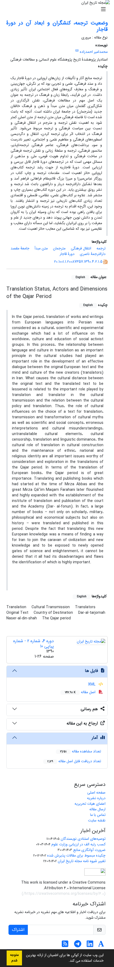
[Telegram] (77, 945)
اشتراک (18, 929)
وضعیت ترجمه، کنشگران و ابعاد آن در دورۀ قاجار (57, 26)
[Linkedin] (90, 945)
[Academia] (101, 945)
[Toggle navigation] (58, 10)
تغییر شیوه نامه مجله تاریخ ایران (82, 861)
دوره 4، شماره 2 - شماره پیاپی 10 (33, 643)
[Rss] (65, 945)
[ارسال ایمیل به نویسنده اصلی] (77, 51)
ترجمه (101, 248)
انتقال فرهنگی (81, 248)
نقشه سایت (97, 820)
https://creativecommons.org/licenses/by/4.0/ (63, 894)
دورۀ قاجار (67, 254)
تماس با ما (98, 815)
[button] (67, 961)
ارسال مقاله (97, 809)
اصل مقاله (81, 692)
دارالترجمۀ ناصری (93, 254)
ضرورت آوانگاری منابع (89, 850)
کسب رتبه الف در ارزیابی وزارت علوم (78, 844)
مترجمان (59, 248)
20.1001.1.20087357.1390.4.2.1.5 (78, 262)
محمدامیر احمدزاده (94, 52)
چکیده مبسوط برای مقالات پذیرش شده (76, 855)
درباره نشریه (96, 798)
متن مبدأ (41, 248)
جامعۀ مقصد (20, 248)
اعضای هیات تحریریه (90, 804)
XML (92, 684)
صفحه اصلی (96, 792)
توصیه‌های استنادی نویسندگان (83, 839)
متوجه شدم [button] (14, 957)
